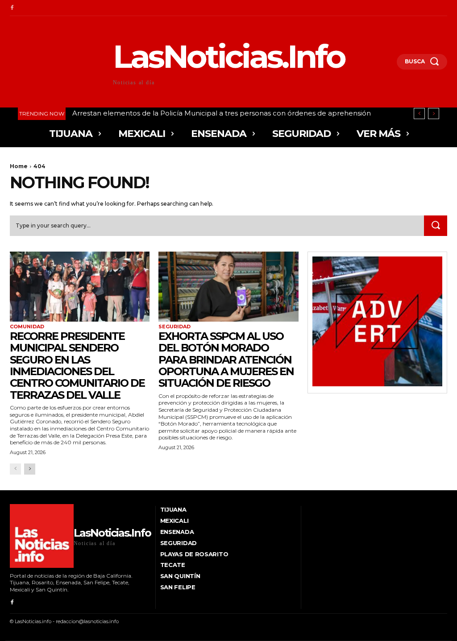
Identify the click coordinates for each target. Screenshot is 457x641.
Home (19, 166)
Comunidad (27, 327)
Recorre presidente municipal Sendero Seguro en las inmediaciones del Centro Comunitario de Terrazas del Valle (77, 365)
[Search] (435, 225)
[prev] (419, 113)
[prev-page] (15, 469)
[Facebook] (12, 8)
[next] (433, 113)
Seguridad (174, 327)
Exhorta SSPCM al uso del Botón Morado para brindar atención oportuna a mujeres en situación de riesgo (226, 360)
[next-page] (29, 469)
